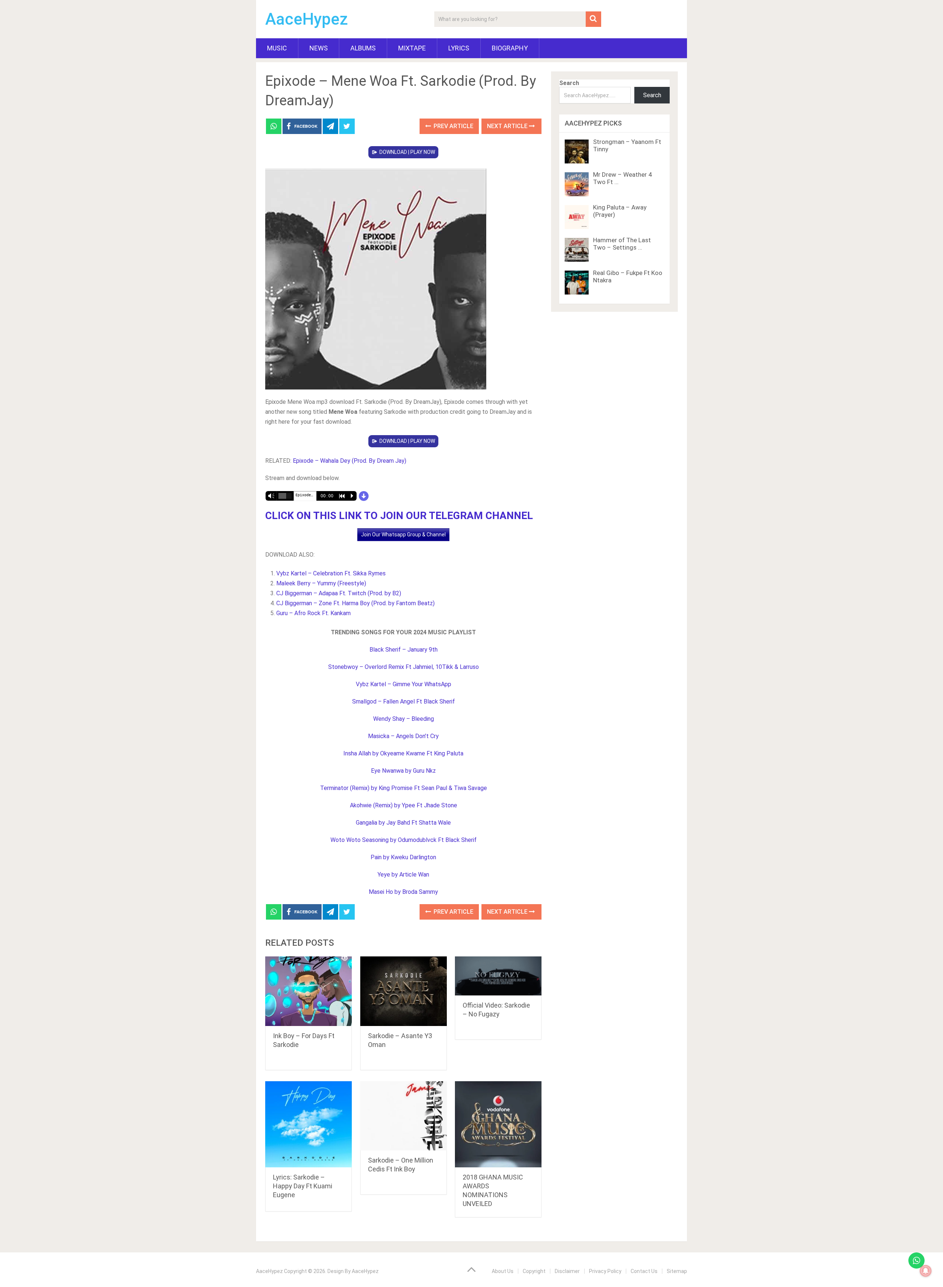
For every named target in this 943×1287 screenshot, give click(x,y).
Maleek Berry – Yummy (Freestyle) (321, 583)
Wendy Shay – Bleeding (403, 718)
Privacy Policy (605, 1271)
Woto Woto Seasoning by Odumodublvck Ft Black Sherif (403, 839)
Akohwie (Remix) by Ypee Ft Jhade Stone (403, 805)
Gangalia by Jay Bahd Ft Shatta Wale (403, 822)
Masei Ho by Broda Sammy (403, 891)
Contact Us (644, 1271)
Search (569, 83)
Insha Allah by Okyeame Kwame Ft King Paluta (403, 753)
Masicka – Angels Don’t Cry (403, 736)
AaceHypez (306, 19)
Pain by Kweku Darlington (403, 857)
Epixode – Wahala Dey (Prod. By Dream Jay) (349, 460)
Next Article (508, 126)
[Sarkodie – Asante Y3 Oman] (403, 991)
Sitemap (677, 1271)
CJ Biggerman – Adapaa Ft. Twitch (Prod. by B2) (338, 593)
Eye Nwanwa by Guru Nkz (403, 770)
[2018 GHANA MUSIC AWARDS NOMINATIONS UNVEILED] (498, 1124)
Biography (510, 48)
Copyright (534, 1271)
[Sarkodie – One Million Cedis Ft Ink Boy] (403, 1116)
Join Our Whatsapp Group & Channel (403, 534)
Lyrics (458, 48)
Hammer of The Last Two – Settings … (622, 243)
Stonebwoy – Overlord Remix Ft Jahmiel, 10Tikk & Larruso (403, 666)
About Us (502, 1271)
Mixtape (412, 48)
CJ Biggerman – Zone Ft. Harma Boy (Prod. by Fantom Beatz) (355, 603)
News (318, 48)
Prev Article (452, 126)
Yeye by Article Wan (403, 874)
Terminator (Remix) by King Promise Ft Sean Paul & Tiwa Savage (403, 787)
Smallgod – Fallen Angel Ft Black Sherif (403, 701)
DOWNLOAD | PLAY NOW (407, 152)
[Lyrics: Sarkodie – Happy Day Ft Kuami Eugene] (308, 1124)
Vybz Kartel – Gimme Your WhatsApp (403, 684)
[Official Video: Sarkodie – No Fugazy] (498, 975)
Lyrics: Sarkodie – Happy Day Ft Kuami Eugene (302, 1186)
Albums (363, 48)
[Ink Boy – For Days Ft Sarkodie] (308, 991)
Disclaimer (567, 1271)
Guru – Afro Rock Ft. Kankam (313, 613)
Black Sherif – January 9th (403, 649)
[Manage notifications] (926, 1271)
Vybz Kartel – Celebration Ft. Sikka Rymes (331, 573)
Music (277, 48)
